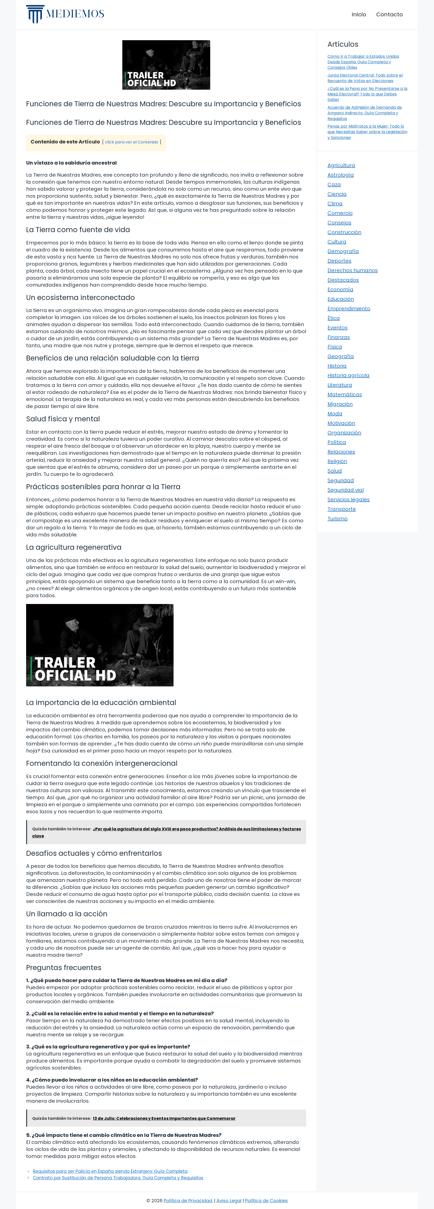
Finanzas (339, 337)
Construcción (344, 232)
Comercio (340, 213)
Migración (340, 404)
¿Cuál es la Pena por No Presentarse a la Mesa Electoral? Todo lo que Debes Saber (367, 94)
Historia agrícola (348, 375)
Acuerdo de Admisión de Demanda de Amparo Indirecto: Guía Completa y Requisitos (365, 113)
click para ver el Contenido (131, 142)
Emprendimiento (349, 308)
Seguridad (341, 480)
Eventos (338, 327)
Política (337, 442)
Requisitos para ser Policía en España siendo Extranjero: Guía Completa (110, 1171)
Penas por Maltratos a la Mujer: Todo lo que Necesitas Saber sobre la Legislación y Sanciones (367, 131)
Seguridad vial (346, 489)
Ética (334, 318)
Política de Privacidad (188, 1200)
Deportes (339, 260)
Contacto (389, 14)
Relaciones (341, 451)
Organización (344, 432)
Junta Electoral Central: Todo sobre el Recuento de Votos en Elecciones (365, 78)
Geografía (341, 356)
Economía (340, 289)
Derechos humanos (353, 270)
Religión (337, 461)
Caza (334, 184)
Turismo (338, 518)
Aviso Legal (228, 1200)
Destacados (343, 279)
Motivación (341, 423)
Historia (337, 365)
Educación (341, 299)
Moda (335, 413)
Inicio (359, 14)
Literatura (340, 384)
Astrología (341, 174)
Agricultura (341, 165)
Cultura (337, 241)
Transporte (342, 509)
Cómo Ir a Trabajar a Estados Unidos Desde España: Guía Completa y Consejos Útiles (363, 62)
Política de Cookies (266, 1200)
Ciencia (337, 193)
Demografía (343, 251)
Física (335, 346)
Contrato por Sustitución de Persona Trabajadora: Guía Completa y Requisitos (118, 1178)
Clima (335, 203)
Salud (335, 470)
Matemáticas (345, 394)
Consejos (339, 222)
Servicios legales (349, 499)
